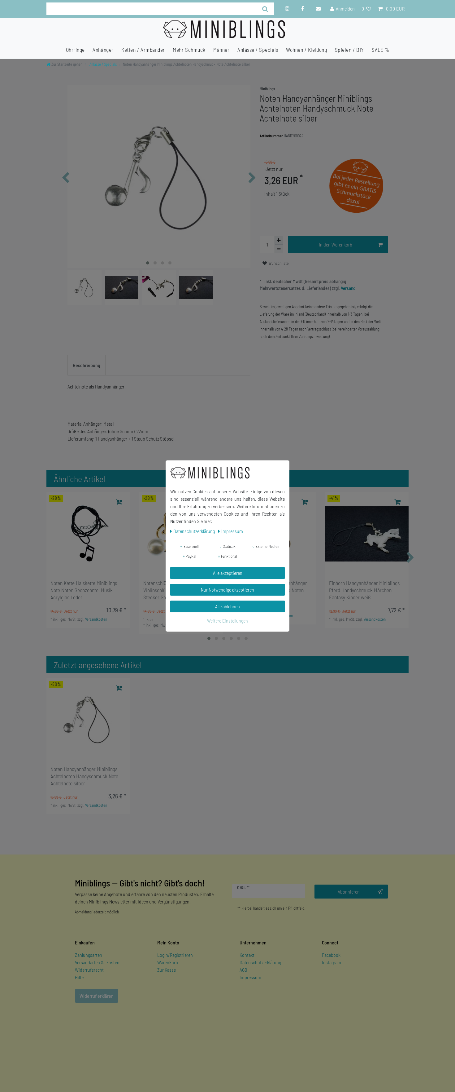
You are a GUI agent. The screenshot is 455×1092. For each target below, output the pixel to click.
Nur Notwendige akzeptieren (227, 590)
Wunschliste (278, 263)
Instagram (331, 962)
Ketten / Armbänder (143, 49)
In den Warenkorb (335, 244)
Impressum (250, 977)
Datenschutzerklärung (260, 962)
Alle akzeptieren (227, 573)
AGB (243, 970)
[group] (88, 533)
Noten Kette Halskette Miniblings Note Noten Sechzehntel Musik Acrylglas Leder (83, 590)
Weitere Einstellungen (227, 621)
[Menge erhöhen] (279, 240)
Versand (348, 288)
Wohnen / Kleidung (306, 49)
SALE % (380, 49)
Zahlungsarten (88, 955)
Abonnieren (349, 891)
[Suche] (265, 8)
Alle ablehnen (227, 606)
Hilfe (79, 977)
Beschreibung (86, 365)
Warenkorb (167, 962)
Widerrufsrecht (89, 970)
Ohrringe (75, 49)
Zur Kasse (166, 970)
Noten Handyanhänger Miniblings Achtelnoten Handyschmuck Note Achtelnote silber (84, 776)
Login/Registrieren (175, 955)
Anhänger (103, 49)
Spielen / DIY (349, 49)
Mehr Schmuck (189, 49)
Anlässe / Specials (257, 49)
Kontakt (247, 955)
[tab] (86, 365)
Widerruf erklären (97, 996)
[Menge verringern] (279, 249)
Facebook (331, 955)
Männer (221, 49)
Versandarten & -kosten (97, 962)
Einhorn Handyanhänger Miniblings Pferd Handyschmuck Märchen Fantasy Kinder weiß (364, 590)
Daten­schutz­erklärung (194, 531)
